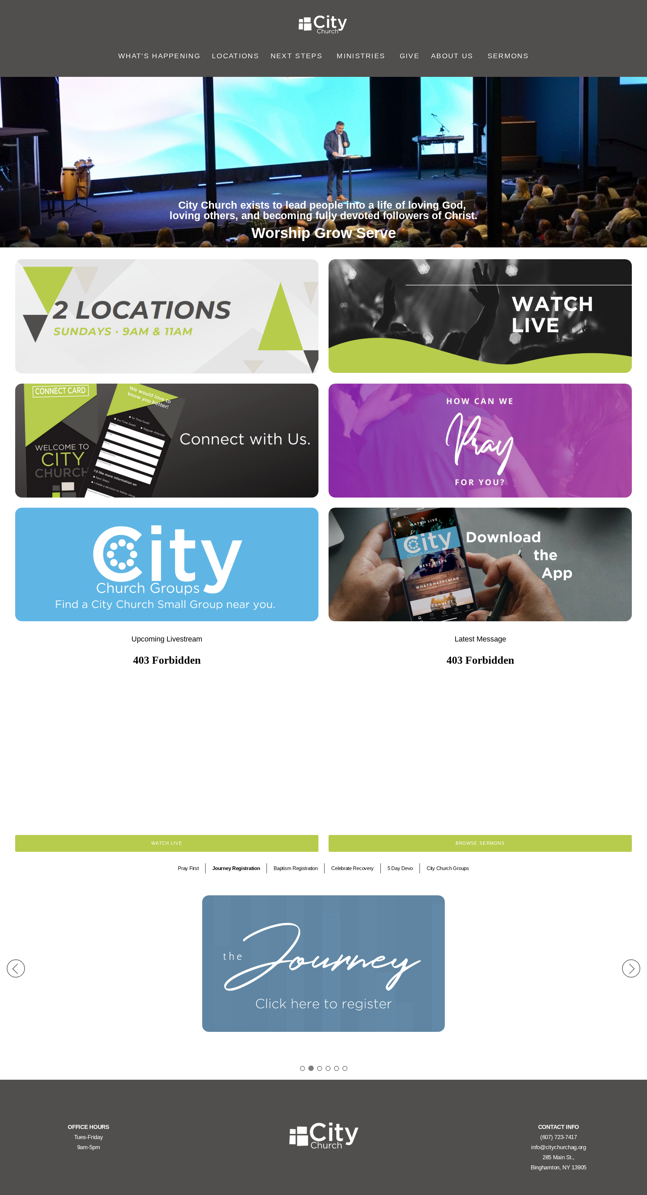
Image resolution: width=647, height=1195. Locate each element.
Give (410, 56)
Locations (235, 56)
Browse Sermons (480, 843)
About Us (453, 56)
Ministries (362, 56)
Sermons (508, 56)
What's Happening (159, 56)
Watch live (166, 843)
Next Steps (298, 56)
